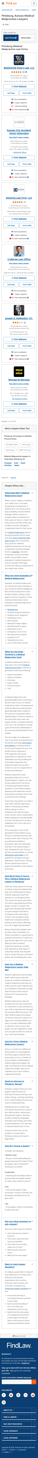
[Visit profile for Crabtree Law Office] (19, 251)
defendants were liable (14, 855)
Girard (23, 463)
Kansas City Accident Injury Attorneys (19, 132)
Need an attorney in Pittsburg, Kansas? (14, 1082)
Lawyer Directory (7, 10)
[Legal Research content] (34, 1431)
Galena (16, 465)
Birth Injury (10, 450)
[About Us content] (34, 1410)
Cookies (6, 1452)
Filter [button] (6, 24)
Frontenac (8, 463)
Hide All (13, 478)
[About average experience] (28, 109)
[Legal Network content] (34, 1438)
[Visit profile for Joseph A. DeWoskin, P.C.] (19, 310)
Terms (4, 1450)
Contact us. (25, 1363)
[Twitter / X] (18, 1395)
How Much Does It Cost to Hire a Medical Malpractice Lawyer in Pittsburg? (17, 879)
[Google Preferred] (4, 1402)
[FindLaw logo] (12, 3)
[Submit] (34, 1381)
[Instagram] (26, 1395)
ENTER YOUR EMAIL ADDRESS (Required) (16, 1378)
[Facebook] (4, 1395)
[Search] (34, 3)
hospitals (15, 552)
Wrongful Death (12, 444)
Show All (5, 478)
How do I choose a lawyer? (17, 1146)
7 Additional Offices (19, 152)
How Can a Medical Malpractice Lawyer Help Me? (16, 967)
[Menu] (3, 3)
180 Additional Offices (19, 399)
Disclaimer (22, 1450)
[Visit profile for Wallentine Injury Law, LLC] (19, 60)
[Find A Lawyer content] (34, 1417)
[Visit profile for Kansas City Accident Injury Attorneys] (19, 122)
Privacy (12, 1450)
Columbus (8, 465)
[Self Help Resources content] (34, 1424)
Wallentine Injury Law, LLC (19, 67)
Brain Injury (26, 444)
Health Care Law (24, 450)
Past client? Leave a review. (19, 137)
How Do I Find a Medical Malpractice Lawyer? (16, 1043)
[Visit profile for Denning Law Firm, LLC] (19, 190)
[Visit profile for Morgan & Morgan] (19, 371)
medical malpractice (16, 532)
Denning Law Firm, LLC (19, 197)
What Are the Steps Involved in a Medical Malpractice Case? (15, 654)
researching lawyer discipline (16, 1288)
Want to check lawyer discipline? (15, 1265)
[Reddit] (33, 1395)
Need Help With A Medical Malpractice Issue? (17, 494)
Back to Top (20, 1336)
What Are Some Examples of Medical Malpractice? (18, 577)
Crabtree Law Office (19, 259)
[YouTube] (11, 1395)
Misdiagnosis (12, 609)
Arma (16, 463)
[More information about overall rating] (26, 72)
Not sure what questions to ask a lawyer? (18, 1222)
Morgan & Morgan (19, 379)
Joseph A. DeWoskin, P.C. (19, 318)
